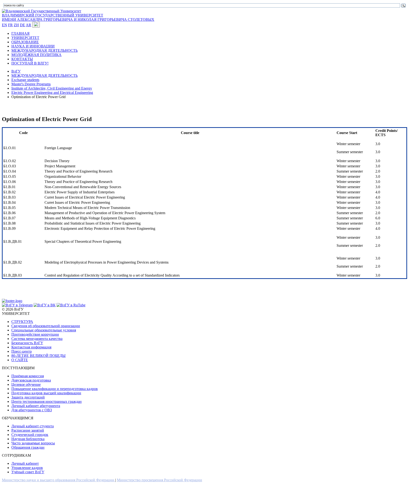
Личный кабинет (25, 463)
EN (4, 25)
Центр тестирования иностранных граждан (46, 401)
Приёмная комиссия (27, 376)
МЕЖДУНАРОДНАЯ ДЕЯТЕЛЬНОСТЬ (44, 50)
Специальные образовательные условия (43, 330)
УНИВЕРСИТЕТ (25, 38)
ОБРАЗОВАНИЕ (25, 42)
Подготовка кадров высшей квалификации (46, 393)
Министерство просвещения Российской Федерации (159, 480)
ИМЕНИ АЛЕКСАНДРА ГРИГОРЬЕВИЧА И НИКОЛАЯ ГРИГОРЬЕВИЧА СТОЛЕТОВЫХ (78, 19)
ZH (16, 25)
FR (10, 25)
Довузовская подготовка (31, 380)
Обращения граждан (27, 447)
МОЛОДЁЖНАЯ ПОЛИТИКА (36, 55)
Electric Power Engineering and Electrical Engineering (52, 93)
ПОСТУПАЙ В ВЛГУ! (30, 63)
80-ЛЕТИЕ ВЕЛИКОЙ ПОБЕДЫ (38, 356)
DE (22, 25)
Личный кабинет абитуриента (35, 406)
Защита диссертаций (28, 397)
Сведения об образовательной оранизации (45, 326)
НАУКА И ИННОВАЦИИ (33, 46)
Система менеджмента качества (36, 339)
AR (28, 25)
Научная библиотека (27, 439)
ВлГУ (16, 71)
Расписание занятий (27, 430)
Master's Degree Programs (31, 84)
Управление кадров (27, 468)
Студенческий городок (29, 435)
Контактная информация (31, 347)
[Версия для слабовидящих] (36, 25)
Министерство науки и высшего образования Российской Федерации (58, 480)
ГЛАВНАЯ (20, 33)
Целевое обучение (26, 384)
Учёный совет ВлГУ (27, 472)
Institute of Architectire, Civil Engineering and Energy (51, 88)
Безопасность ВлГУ (27, 343)
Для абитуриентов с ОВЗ (31, 410)
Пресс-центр (21, 351)
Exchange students (25, 80)
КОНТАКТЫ (22, 59)
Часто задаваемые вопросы (33, 443)
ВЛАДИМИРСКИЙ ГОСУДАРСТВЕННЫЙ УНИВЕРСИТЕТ (52, 15)
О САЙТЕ (19, 360)
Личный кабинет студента (32, 426)
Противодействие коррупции (35, 334)
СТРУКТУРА (22, 322)
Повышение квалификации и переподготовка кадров (54, 389)
